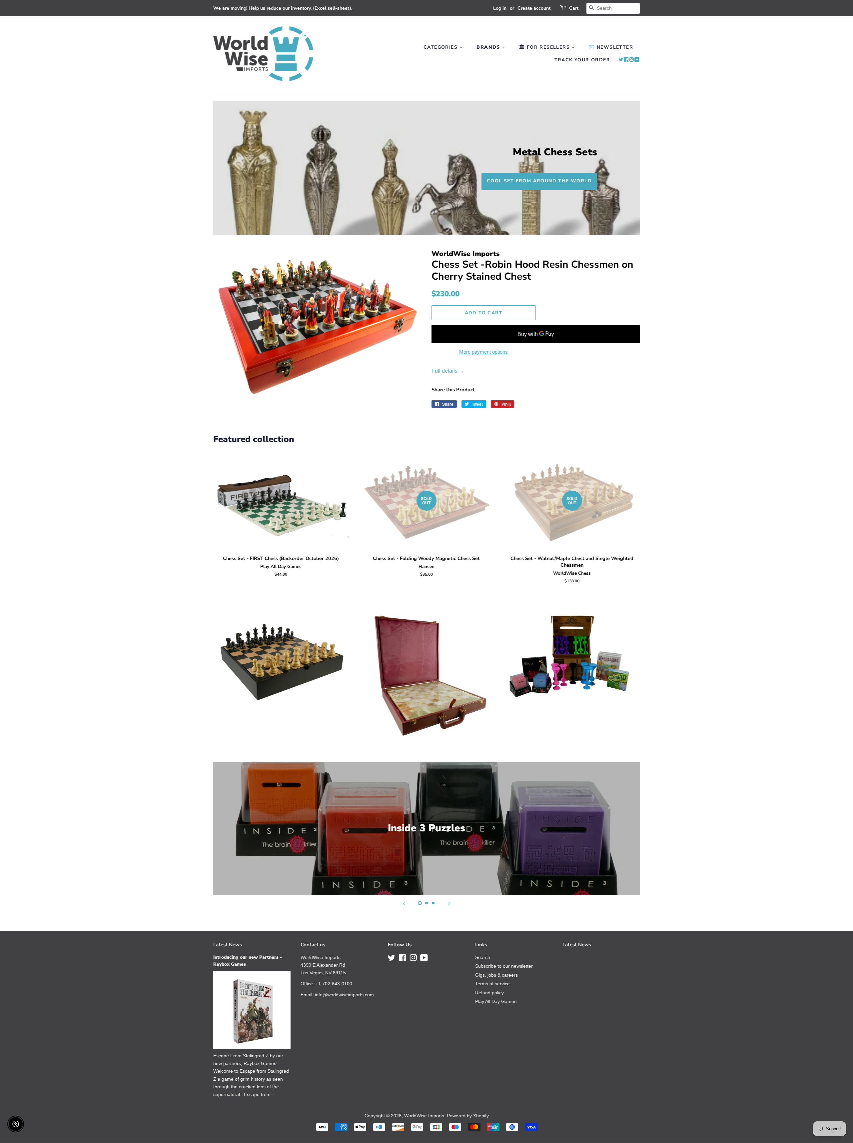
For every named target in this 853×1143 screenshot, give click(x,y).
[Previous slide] (404, 903)
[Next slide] (449, 903)
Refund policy (489, 992)
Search (482, 957)
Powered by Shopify (468, 1115)
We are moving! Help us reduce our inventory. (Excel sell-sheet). (282, 8)
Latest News (227, 944)
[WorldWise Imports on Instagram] (631, 60)
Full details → (447, 371)
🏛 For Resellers (545, 47)
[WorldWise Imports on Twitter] (620, 60)
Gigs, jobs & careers (496, 975)
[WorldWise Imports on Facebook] (626, 60)
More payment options (483, 352)
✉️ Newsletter (611, 47)
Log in (499, 8)
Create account (533, 8)
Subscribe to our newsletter (504, 966)
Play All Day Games (495, 1001)
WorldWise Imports (424, 1115)
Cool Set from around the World (539, 181)
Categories (441, 47)
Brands (489, 47)
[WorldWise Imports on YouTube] (637, 60)
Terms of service (492, 983)
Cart (573, 8)
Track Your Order (582, 60)
